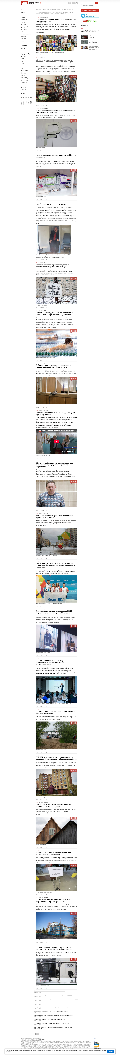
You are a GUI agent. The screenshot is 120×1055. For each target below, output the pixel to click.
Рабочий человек (25, 33)
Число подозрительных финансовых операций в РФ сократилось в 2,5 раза (56, 112)
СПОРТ (61, 9)
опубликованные (64, 767)
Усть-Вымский (24, 82)
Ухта (22, 61)
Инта (22, 65)
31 (23, 104)
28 (30, 103)
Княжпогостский (24, 77)
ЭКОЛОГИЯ (54, 9)
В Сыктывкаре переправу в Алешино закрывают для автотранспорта (56, 712)
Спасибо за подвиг (25, 26)
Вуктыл (22, 68)
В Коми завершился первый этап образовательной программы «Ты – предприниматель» (50, 662)
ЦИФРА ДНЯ (55, 12)
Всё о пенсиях (24, 29)
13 (28, 101)
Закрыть (110, 1051)
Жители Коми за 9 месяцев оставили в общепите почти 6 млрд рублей (50, 995)
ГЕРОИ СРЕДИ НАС (65, 13)
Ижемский (23, 89)
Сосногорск (23, 66)
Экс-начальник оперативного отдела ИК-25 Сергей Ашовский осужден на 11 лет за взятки (55, 612)
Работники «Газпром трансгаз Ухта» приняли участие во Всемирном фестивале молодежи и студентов (55, 565)
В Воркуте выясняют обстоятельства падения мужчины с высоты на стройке (51, 1015)
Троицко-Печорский (25, 84)
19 (26, 102)
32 (38, 105)
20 (28, 102)
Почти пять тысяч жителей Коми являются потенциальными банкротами (54, 805)
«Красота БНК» (65, 24)
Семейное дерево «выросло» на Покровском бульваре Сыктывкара (54, 516)
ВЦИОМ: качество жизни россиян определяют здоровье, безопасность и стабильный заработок (56, 758)
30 (21, 104)
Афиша (22, 41)
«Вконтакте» (56, 31)
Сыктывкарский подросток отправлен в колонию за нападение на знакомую (52, 266)
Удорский (23, 75)
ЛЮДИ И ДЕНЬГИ (72, 12)
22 (31, 102)
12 (26, 101)
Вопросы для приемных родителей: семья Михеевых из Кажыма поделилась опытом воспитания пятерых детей (90, 31)
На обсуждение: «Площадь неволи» (51, 204)
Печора (22, 58)
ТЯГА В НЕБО (60, 12)
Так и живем (23, 24)
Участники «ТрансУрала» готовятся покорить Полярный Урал (48, 1019)
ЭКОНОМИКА (44, 9)
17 (23, 102)
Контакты (23, 48)
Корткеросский (24, 79)
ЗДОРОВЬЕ (47, 13)
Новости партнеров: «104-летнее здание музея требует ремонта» (55, 414)
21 (30, 102)
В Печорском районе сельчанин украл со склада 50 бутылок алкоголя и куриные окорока (54, 1007)
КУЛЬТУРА (65, 9)
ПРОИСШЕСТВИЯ (70, 9)
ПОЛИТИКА (39, 9)
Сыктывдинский (24, 70)
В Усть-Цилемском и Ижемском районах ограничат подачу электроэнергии (53, 901)
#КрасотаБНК (68, 31)
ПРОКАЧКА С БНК (49, 12)
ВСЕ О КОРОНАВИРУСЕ (41, 12)
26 (26, 103)
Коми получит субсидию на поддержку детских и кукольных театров (49, 990)
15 (31, 101)
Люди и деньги (24, 40)
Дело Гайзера (24, 22)
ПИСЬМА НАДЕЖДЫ (40, 13)
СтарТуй (53, 13)
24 (23, 103)
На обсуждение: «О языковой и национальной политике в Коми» (49, 1023)
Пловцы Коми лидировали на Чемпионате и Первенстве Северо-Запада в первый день (54, 314)
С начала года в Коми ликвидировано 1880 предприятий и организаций (53, 853)
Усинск (22, 63)
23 (21, 103)
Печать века (23, 38)
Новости (23, 12)
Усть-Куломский (24, 80)
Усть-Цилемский (24, 85)
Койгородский (24, 73)
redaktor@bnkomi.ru (41, 1039)
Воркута (23, 60)
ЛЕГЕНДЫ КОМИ (59, 13)
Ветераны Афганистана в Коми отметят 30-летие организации (48, 1011)
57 (38, 655)
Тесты (22, 31)
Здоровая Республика (26, 34)
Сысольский (23, 87)
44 (38, 894)
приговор (58, 470)
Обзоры (23, 15)
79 (38, 558)
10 (23, 101)
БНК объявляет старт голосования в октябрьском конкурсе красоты (56, 20)
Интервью (23, 14)
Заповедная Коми (25, 36)
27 (28, 103)
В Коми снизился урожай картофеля (42, 1003)
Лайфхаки (23, 17)
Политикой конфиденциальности (94, 1050)
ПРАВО (58, 9)
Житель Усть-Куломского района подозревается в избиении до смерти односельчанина (54, 999)
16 (21, 102)
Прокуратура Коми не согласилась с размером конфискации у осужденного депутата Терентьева (55, 465)
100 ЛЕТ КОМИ (65, 12)
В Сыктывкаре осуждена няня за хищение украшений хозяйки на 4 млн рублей (53, 366)
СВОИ (51, 13)
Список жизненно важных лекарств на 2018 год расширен (56, 156)
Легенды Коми (24, 21)
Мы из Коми (23, 27)
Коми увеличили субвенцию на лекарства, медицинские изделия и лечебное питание (54, 948)
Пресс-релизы (24, 19)
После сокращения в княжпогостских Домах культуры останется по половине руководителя (55, 61)
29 (31, 103)
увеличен (67, 952)
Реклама (23, 50)
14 (30, 101)
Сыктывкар (23, 56)
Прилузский (23, 72)
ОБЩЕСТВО (49, 9)
